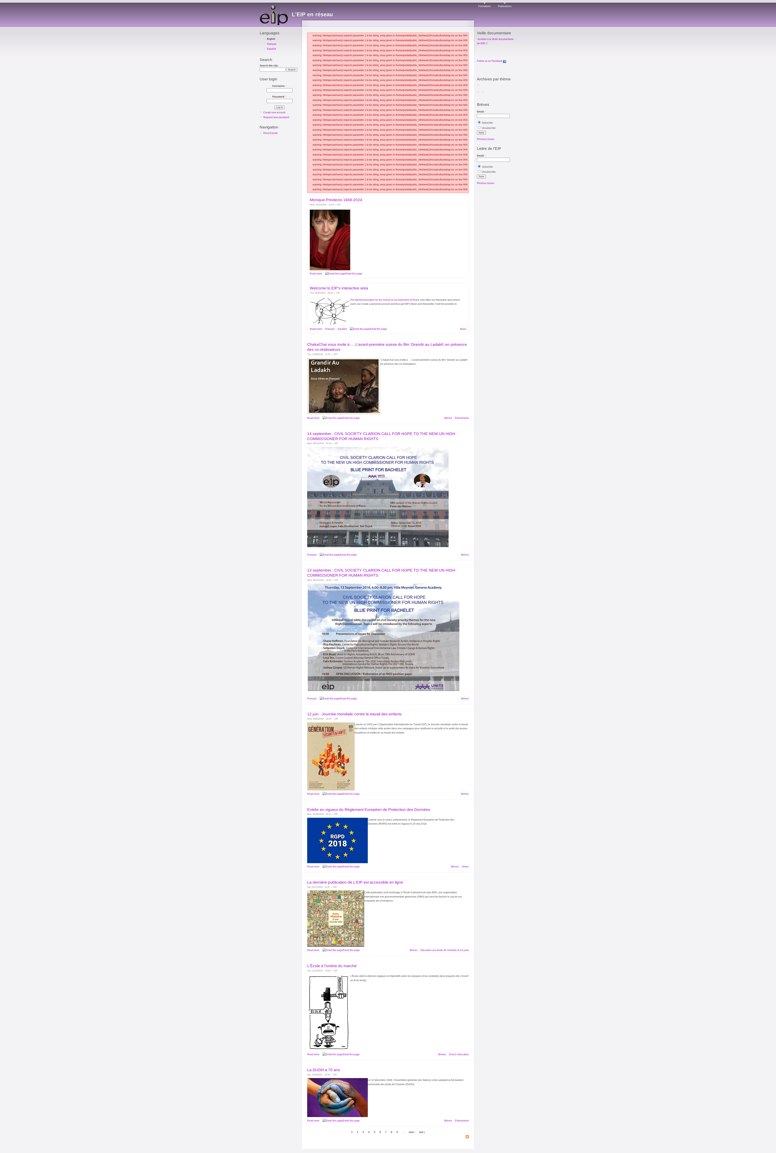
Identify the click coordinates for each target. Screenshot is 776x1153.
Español (271, 48)
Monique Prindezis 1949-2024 (336, 200)
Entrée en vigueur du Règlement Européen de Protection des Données (368, 809)
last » (422, 1132)
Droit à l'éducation (459, 1054)
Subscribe (487, 122)
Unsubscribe (488, 128)
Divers (465, 866)
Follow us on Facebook (490, 61)
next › (412, 1132)
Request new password (276, 117)
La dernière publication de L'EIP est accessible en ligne (355, 882)
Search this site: (269, 65)
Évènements (462, 418)
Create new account (274, 112)
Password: (279, 96)
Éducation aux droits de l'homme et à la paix (445, 950)
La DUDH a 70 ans (323, 1070)
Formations (484, 6)
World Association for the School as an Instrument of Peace (387, 299)
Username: (279, 86)
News (463, 329)
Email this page (353, 273)
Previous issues (485, 139)
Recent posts (270, 133)
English (271, 39)
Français (271, 44)
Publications (504, 6)
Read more (316, 273)
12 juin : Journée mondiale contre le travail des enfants (354, 714)
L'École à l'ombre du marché (332, 966)
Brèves (448, 418)
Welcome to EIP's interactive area (339, 288)
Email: (481, 111)
